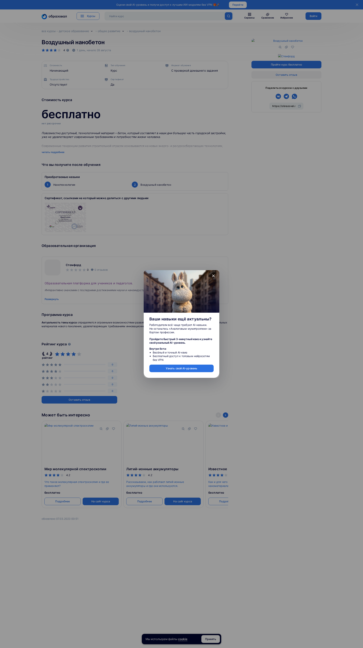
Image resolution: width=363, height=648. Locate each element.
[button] (213, 276)
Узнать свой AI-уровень (181, 368)
